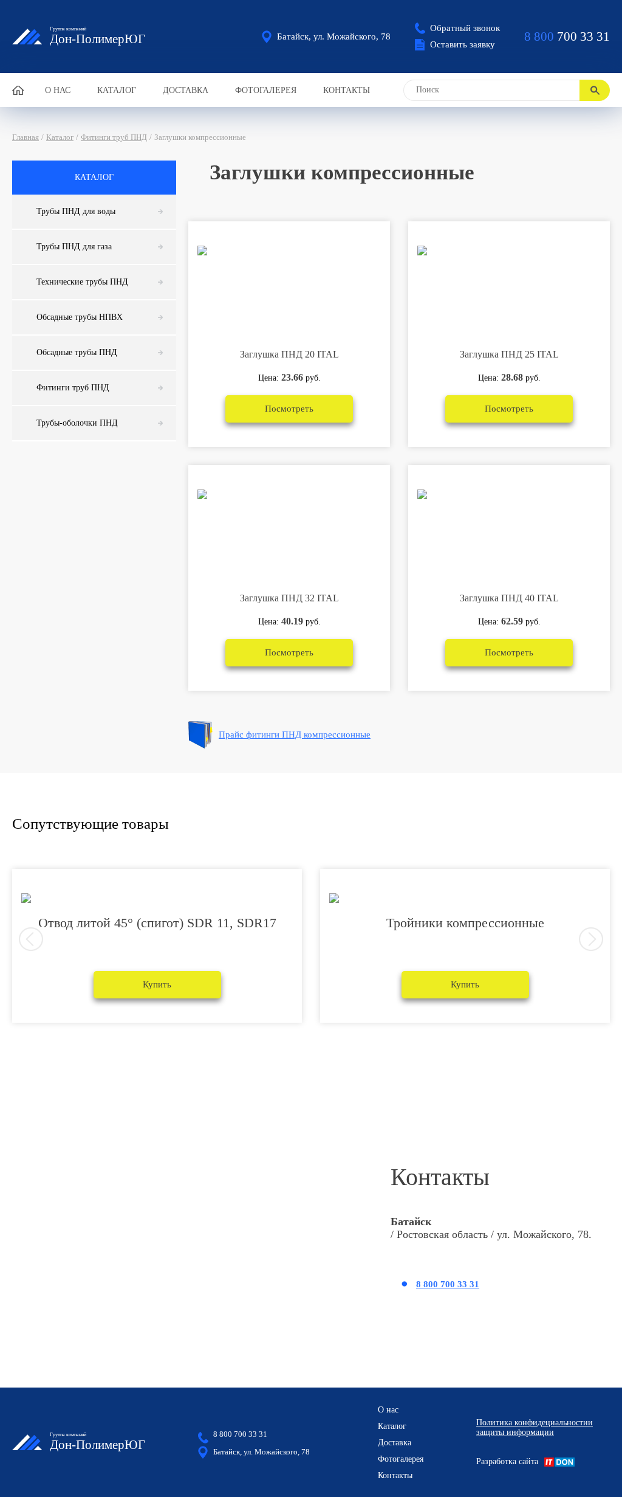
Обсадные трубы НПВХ (79, 317)
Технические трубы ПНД (82, 281)
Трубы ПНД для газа (74, 246)
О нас (57, 90)
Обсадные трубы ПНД (76, 352)
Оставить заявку (462, 44)
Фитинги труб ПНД (114, 137)
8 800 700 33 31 (447, 1284)
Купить (157, 984)
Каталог (116, 90)
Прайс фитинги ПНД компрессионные (295, 734)
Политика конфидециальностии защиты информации (534, 1427)
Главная (25, 137)
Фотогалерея (265, 90)
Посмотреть (289, 408)
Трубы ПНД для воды (75, 211)
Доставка (185, 90)
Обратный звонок (465, 28)
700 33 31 (567, 36)
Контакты (346, 90)
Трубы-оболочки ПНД (77, 422)
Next (591, 939)
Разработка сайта (507, 1461)
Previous (31, 939)
